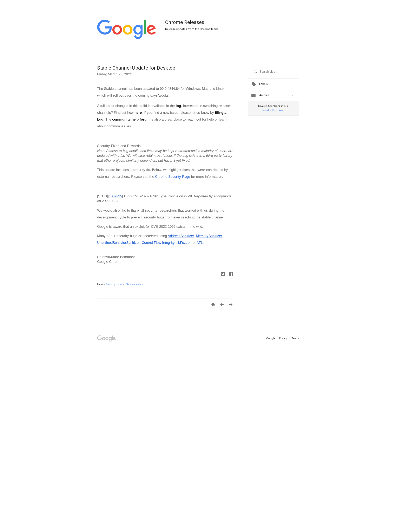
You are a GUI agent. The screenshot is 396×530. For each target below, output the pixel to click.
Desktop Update (115, 284)
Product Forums (273, 110)
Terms (295, 338)
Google (271, 338)
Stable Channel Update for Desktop (136, 68)
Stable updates (134, 284)
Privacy (283, 338)
